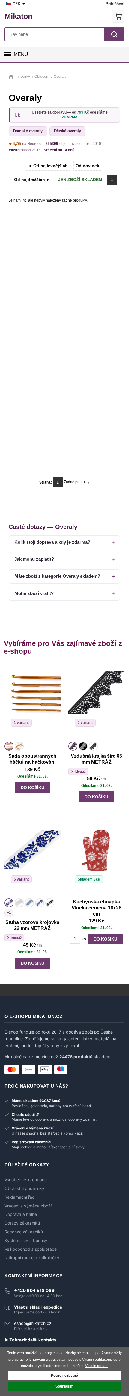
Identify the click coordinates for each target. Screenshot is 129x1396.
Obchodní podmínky (24, 1188)
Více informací (96, 1366)
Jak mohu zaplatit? (34, 559)
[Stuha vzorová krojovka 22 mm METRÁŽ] (32, 859)
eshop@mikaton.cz (33, 1323)
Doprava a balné (20, 1214)
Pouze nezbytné (64, 1375)
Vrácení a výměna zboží (28, 1206)
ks (84, 939)
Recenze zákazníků (23, 1231)
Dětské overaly (67, 131)
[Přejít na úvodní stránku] (12, 76)
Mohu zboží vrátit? (34, 593)
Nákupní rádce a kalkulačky (31, 1257)
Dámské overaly (28, 131)
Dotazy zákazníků (22, 1223)
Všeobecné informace (25, 1179)
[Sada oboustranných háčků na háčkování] (32, 702)
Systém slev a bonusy (25, 1240)
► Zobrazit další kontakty (30, 1340)
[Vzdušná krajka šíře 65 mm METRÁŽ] (96, 702)
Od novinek (87, 165)
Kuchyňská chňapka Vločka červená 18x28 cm (97, 907)
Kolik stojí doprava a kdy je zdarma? (52, 542)
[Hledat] (114, 34)
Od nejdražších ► (32, 179)
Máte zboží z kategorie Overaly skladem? (57, 576)
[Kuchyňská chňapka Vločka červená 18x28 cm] (96, 859)
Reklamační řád (19, 1197)
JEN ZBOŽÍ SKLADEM (80, 179)
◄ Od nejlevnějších (48, 165)
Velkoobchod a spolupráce (30, 1249)
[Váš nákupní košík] (118, 16)
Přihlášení (115, 4)
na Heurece (25, 144)
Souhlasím (65, 1386)
